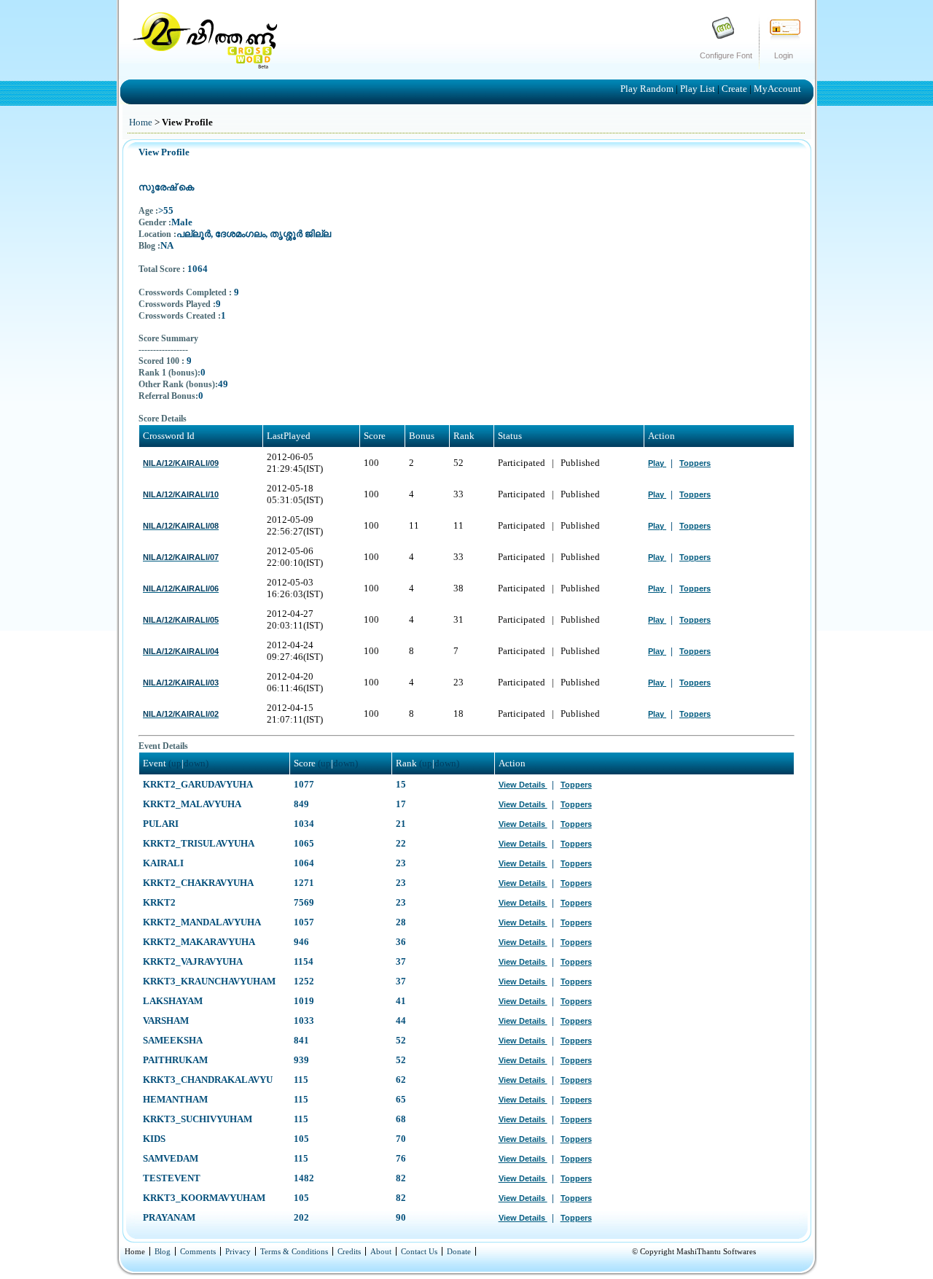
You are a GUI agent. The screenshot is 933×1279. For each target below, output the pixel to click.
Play (657, 463)
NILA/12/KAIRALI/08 (181, 525)
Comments (198, 1251)
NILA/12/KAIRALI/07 (181, 557)
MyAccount (777, 88)
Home (140, 122)
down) (196, 763)
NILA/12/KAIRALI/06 (181, 588)
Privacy (238, 1251)
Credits (349, 1251)
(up (174, 763)
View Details (523, 784)
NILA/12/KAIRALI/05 (181, 619)
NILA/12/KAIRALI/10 (181, 494)
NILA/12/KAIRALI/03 (181, 682)
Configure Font (726, 55)
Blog (163, 1251)
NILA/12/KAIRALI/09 (181, 463)
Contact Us (419, 1251)
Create (735, 88)
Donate (459, 1251)
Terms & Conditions (294, 1251)
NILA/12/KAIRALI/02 (181, 714)
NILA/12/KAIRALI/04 (181, 651)
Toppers (695, 463)
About (380, 1251)
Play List (698, 88)
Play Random (648, 88)
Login (783, 55)
